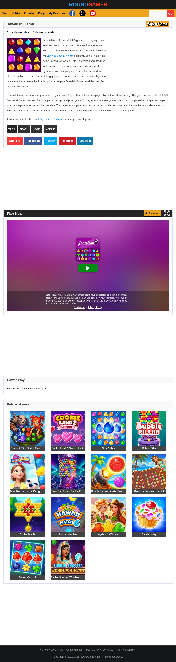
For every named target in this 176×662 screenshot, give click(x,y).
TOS (118, 649)
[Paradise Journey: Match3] (149, 469)
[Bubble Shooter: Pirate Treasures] (108, 469)
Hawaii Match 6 (68, 534)
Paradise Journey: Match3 (149, 491)
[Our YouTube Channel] (92, 13)
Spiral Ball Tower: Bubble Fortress (68, 491)
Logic (37, 129)
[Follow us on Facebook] (72, 13)
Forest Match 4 (27, 577)
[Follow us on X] (82, 13)
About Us (90, 649)
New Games (56, 649)
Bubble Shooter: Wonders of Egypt (68, 577)
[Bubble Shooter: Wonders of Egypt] (68, 555)
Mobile (15, 13)
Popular (29, 13)
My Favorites (57, 13)
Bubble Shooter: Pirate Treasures (108, 491)
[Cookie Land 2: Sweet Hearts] (68, 426)
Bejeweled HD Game (51, 119)
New (4, 13)
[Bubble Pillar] (149, 426)
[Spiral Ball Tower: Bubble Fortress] (68, 469)
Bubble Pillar (149, 448)
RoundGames (15, 32)
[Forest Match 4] (27, 555)
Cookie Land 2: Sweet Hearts (68, 448)
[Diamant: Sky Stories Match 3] (27, 426)
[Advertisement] (141, 63)
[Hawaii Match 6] (68, 512)
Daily (41, 13)
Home (43, 649)
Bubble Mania (27, 534)
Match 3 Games (34, 32)
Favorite (153, 213)
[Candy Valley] (149, 512)
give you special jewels (60, 55)
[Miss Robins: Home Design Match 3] (27, 469)
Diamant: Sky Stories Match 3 (27, 448)
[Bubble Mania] (27, 512)
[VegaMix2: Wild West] (108, 512)
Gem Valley (108, 448)
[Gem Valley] (108, 426)
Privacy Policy (105, 649)
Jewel (24, 129)
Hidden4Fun (129, 649)
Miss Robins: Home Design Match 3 (27, 491)
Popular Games (74, 649)
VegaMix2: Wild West (108, 534)
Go (170, 13)
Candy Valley (149, 534)
